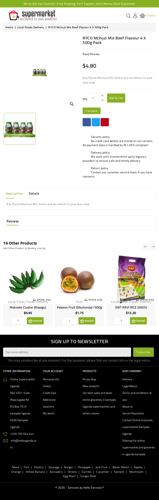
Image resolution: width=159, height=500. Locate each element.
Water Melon (120, 467)
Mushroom (136, 471)
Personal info (51, 379)
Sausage (54, 467)
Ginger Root (88, 476)
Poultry (39, 467)
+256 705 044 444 (22, 433)
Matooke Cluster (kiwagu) (28, 307)
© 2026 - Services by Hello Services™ (79, 488)
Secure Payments (133, 413)
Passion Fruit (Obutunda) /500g (79, 307)
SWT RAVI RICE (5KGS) (131, 307)
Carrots (87, 471)
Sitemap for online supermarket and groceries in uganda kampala (138, 447)
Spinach (119, 471)
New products (91, 386)
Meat (15, 467)
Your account (53, 371)
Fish (26, 467)
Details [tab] (34, 193)
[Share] (87, 122)
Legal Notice (129, 386)
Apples (138, 467)
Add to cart (116, 98)
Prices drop (89, 379)
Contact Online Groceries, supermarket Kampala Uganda (137, 426)
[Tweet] (96, 122)
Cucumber (102, 471)
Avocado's (56, 471)
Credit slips (49, 393)
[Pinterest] (105, 122)
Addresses (49, 399)
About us (127, 406)
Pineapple (84, 467)
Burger (68, 467)
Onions (72, 471)
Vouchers (48, 406)
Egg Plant (69, 476)
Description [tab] (14, 193)
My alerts (48, 413)
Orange (16, 471)
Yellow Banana (35, 471)
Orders (47, 386)
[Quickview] (46, 279)
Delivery (127, 379)
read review (91, 54)
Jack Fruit (101, 467)
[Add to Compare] (46, 269)
